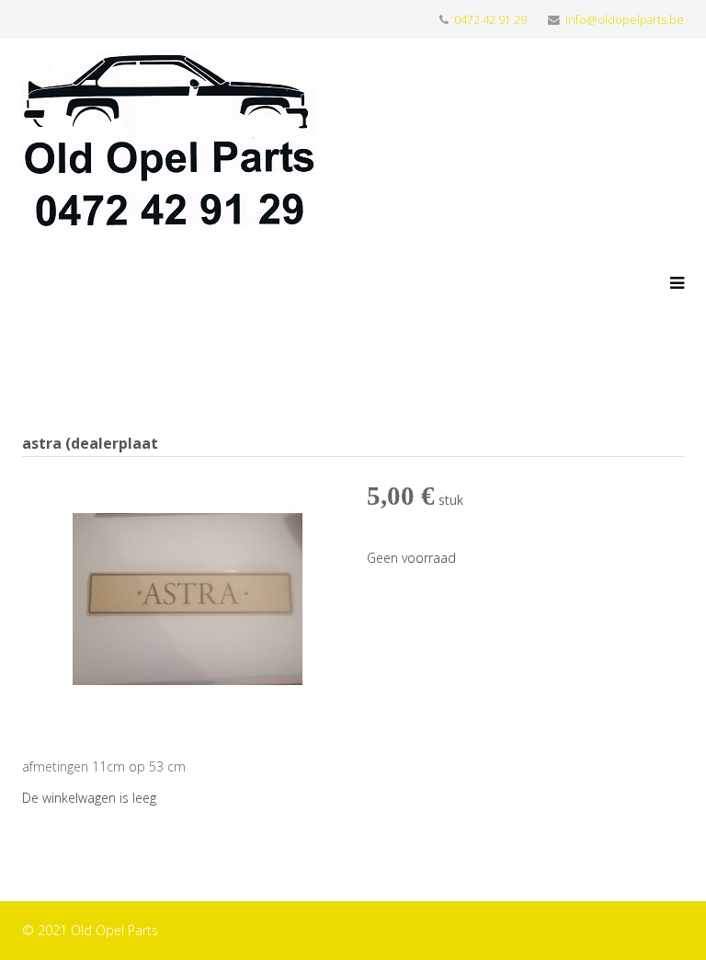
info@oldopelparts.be (624, 20)
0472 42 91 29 (490, 20)
